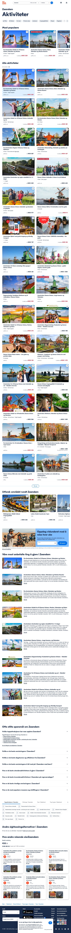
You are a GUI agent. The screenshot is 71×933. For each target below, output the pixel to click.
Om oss (53, 911)
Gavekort (53, 920)
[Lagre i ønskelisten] (27, 32)
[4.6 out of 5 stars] (6, 846)
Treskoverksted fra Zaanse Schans (11, 738)
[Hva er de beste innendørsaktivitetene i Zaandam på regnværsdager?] (67, 777)
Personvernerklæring (6, 549)
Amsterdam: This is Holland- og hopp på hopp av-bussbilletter (12, 851)
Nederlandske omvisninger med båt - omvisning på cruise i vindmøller (20, 739)
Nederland (9, 904)
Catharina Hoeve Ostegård (10, 742)
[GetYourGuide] (4, 3)
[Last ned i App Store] (28, 917)
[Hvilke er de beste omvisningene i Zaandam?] (67, 751)
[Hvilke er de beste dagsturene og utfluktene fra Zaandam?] (67, 757)
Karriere (53, 913)
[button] (15, 44)
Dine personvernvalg (38, 917)
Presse (52, 917)
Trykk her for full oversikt (29, 830)
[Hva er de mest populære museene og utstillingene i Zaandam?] (67, 789)
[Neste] (68, 43)
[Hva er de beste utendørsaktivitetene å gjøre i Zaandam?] (67, 770)
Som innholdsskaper (61, 913)
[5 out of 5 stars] (12, 854)
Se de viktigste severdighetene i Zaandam (12, 745)
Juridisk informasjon (38, 913)
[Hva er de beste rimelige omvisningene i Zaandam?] (67, 783)
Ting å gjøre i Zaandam (28, 904)
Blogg (52, 915)
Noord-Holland (17, 904)
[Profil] (66, 3)
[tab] (11, 802)
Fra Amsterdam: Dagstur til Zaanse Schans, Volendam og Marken (34, 851)
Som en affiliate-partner (62, 915)
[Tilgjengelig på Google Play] (28, 912)
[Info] (9, 67)
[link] (15, 44)
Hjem (3, 904)
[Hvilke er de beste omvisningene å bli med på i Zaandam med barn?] (67, 764)
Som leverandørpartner (62, 911)
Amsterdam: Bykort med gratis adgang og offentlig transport (58, 851)
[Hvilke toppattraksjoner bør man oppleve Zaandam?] (67, 731)
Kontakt (36, 911)
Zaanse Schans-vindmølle (9, 736)
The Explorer (53, 923)
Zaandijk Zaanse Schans (9, 741)
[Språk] (61, 3)
